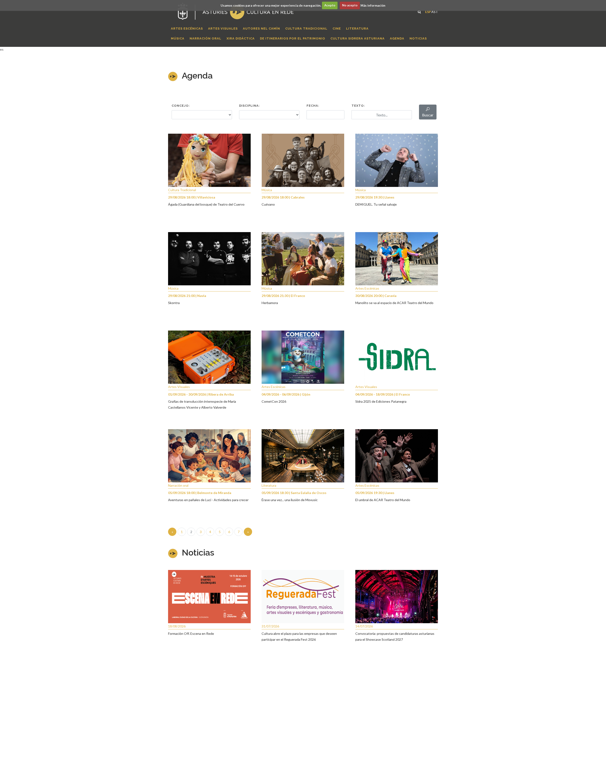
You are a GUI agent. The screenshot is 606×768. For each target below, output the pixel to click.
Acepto (329, 5)
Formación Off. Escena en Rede (191, 633)
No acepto (349, 5)
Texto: (358, 105)
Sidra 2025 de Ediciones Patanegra (380, 401)
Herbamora (270, 303)
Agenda (197, 75)
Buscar (427, 115)
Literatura (269, 485)
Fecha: (313, 105)
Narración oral (178, 485)
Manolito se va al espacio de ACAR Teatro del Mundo (394, 303)
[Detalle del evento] (209, 160)
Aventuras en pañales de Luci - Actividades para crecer (208, 500)
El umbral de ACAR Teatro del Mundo (382, 500)
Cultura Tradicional (182, 190)
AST (434, 11)
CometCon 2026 (274, 401)
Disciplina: (249, 105)
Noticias (198, 552)
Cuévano (268, 204)
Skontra (174, 303)
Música (267, 190)
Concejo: (181, 105)
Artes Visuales (179, 387)
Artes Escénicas (367, 288)
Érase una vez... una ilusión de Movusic (290, 500)
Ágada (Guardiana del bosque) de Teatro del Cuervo (206, 204)
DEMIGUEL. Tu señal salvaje (376, 204)
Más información (373, 5)
